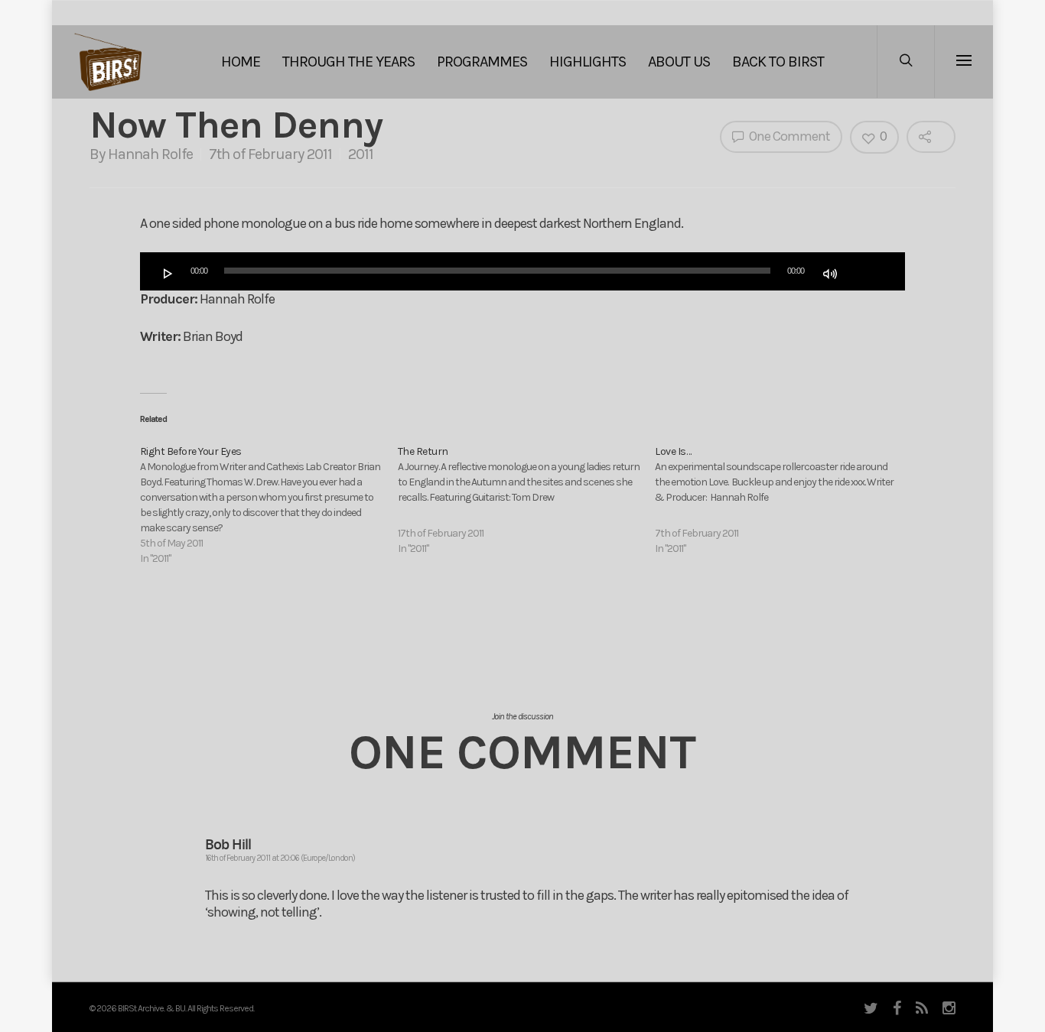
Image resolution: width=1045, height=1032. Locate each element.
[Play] (168, 273)
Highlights (587, 61)
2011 (360, 154)
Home (240, 61)
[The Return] (527, 500)
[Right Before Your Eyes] (269, 505)
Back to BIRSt (778, 61)
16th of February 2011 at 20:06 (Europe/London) (280, 858)
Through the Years (348, 61)
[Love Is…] (784, 500)
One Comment (788, 136)
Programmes (482, 61)
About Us (679, 61)
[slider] (864, 272)
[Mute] (830, 273)
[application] (522, 271)
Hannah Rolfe (150, 154)
